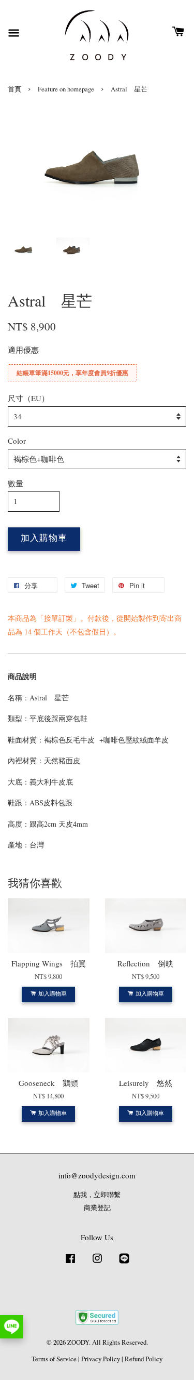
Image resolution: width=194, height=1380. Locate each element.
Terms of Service (54, 1359)
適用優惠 (23, 349)
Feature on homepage (66, 89)
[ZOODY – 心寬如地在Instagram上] (97, 1263)
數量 (15, 483)
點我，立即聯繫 (97, 1194)
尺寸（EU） (28, 398)
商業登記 (97, 1207)
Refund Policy (143, 1359)
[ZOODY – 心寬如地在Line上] (124, 1263)
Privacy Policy (100, 1359)
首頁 (14, 89)
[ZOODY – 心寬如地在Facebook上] (70, 1263)
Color (17, 440)
